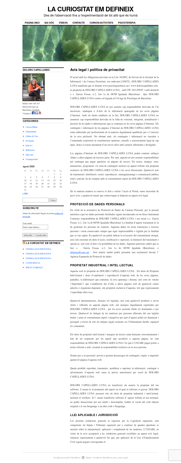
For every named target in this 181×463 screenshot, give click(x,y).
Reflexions (30, 149)
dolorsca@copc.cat (79, 252)
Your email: (27, 223)
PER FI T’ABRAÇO (34, 267)
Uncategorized (32, 159)
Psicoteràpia (126, 22)
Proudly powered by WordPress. (67, 457)
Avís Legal (123, 457)
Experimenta (31, 131)
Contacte (78, 22)
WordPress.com (109, 457)
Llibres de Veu (32, 136)
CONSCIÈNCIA (33, 262)
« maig (25, 193)
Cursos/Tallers (32, 126)
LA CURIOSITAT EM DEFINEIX (90, 8)
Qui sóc (49, 22)
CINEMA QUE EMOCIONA (38, 248)
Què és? (29, 145)
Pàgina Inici (32, 22)
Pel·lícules (30, 140)
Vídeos (63, 22)
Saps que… (30, 154)
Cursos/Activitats (101, 22)
